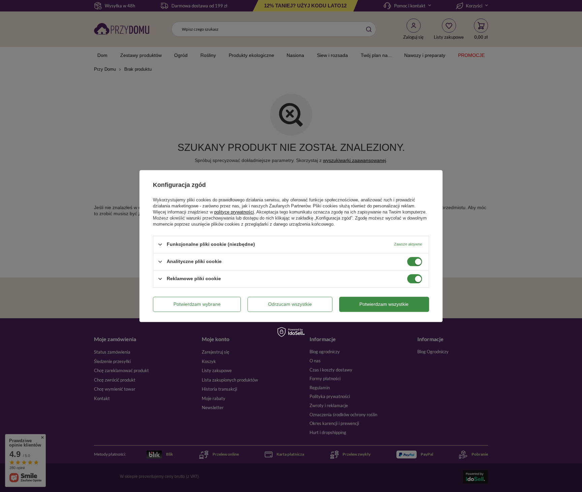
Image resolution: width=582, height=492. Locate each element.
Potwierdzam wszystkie (384, 304)
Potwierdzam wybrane (197, 304)
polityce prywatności (234, 212)
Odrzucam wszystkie (290, 304)
